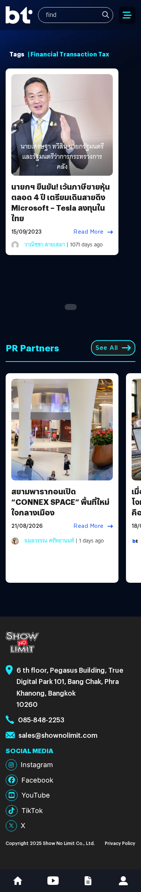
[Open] (127, 15)
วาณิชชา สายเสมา (44, 244)
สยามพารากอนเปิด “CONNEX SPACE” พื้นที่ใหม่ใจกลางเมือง (60, 502)
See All (107, 347)
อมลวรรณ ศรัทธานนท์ (49, 541)
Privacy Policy (120, 843)
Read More (88, 232)
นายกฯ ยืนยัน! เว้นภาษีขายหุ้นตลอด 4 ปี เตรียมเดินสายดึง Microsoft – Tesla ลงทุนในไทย (60, 202)
